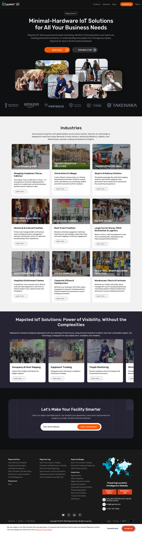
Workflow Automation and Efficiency (53, 474)
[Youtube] (63, 515)
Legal (109, 521)
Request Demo (109, 492)
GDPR (124, 521)
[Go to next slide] (126, 360)
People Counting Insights (17, 466)
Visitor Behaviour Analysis (17, 463)
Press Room (30, 521)
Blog (114, 4)
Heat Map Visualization (16, 468)
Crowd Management (15, 477)
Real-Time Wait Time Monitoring (19, 471)
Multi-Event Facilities (78, 493)
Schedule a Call (85, 50)
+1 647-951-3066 (112, 509)
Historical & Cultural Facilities (81, 487)
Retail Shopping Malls (78, 490)
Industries (106, 4)
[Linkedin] (74, 515)
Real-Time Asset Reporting (49, 468)
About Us (11, 521)
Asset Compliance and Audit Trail (51, 477)
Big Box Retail (76, 476)
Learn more (20, 191)
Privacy (116, 521)
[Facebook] (80, 515)
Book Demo (57, 50)
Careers (20, 521)
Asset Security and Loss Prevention (52, 471)
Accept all (128, 528)
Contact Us (126, 4)
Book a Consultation (89, 427)
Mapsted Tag (45, 459)
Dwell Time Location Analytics (19, 474)
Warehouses (75, 499)
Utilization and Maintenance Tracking (53, 466)
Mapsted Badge (77, 459)
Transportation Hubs (78, 496)
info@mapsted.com (113, 504)
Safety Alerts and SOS (79, 468)
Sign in (137, 4)
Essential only (112, 528)
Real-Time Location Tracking (50, 463)
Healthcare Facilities (78, 484)
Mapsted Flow (14, 459)
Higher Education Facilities (80, 481)
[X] (69, 515)
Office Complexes (77, 478)
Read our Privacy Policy (43, 530)
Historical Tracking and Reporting (83, 466)
